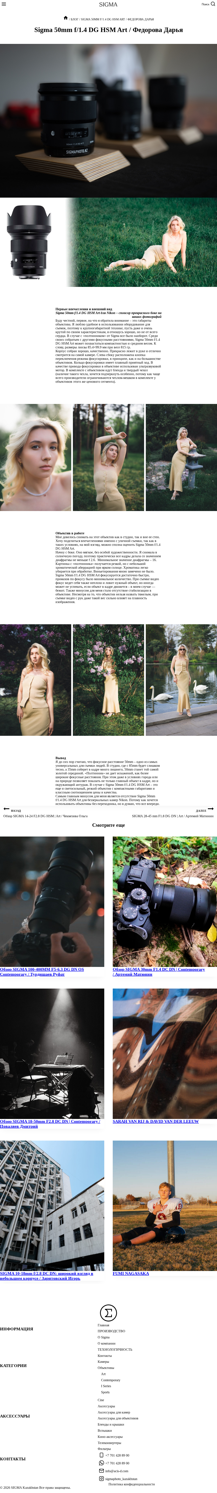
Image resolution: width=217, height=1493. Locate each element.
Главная (103, 1325)
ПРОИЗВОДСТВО (111, 1331)
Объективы (106, 1368)
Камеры (103, 1361)
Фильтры (104, 1449)
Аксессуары (106, 1406)
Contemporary (110, 1380)
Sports (105, 1392)
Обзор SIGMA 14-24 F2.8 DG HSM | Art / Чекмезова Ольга (45, 813)
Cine (101, 1400)
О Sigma (104, 1337)
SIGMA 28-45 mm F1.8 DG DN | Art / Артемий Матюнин (173, 813)
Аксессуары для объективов (118, 1418)
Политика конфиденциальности (131, 1484)
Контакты (105, 1356)
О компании (106, 1343)
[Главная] (65, 19)
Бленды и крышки (111, 1424)
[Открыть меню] (4, 4)
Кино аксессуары (110, 1437)
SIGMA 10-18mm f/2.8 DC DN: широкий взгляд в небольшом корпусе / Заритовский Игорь (46, 1276)
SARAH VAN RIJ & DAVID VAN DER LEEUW (156, 1121)
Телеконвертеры (109, 1443)
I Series (106, 1386)
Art (103, 1374)
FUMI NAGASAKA (131, 1273)
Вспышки (105, 1430)
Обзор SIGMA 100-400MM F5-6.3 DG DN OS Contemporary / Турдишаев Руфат (42, 971)
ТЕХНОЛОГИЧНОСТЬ (115, 1349)
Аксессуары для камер (114, 1412)
